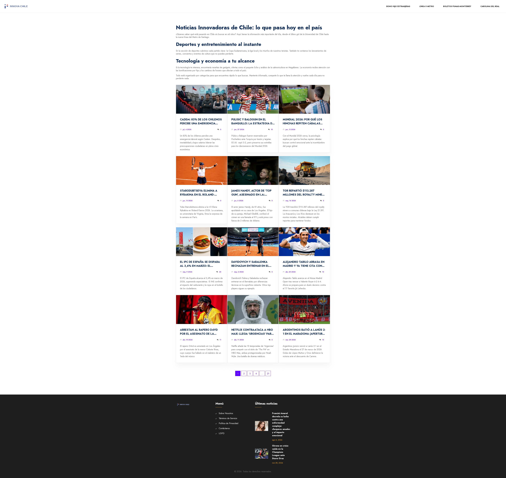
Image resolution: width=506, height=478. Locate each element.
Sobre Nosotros (226, 413)
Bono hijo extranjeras (398, 6)
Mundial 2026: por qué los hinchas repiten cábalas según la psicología (302, 122)
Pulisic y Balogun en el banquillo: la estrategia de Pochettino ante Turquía (252, 122)
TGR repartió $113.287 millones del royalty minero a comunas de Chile (304, 193)
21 (268, 373)
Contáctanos (224, 428)
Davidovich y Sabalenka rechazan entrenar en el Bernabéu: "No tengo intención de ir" (250, 264)
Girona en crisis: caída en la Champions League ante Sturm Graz (280, 452)
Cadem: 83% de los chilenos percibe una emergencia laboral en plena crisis (201, 122)
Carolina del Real (489, 6)
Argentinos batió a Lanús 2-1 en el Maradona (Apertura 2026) (304, 332)
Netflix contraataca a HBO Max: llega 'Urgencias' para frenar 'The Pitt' (252, 332)
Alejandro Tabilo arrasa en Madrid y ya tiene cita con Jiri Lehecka (303, 264)
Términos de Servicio (228, 418)
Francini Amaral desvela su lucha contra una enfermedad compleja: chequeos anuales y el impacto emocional (281, 424)
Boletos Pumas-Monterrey (457, 6)
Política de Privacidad (228, 423)
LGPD (221, 433)
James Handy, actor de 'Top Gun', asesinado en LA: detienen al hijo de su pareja (252, 193)
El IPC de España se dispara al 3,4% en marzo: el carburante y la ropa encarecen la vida (200, 264)
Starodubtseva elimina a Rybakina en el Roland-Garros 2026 (198, 193)
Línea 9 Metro (426, 6)
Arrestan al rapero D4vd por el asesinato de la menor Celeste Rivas (199, 332)
